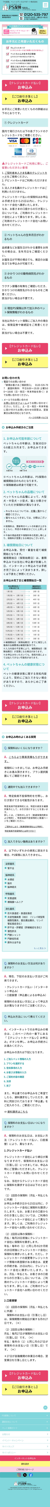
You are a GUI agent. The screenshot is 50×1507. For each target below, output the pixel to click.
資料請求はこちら (17, 1111)
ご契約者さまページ (25, 1469)
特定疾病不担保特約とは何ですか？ (20, 830)
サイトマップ (8, 1446)
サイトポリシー (9, 1452)
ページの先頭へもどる (38, 417)
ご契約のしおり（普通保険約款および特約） (24, 826)
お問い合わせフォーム (15, 403)
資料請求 (25, 1463)
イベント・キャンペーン (13, 1440)
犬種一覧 (35, 511)
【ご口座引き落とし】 (25, 98)
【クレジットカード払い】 (25, 85)
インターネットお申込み (25, 1458)
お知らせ (6, 1434)
